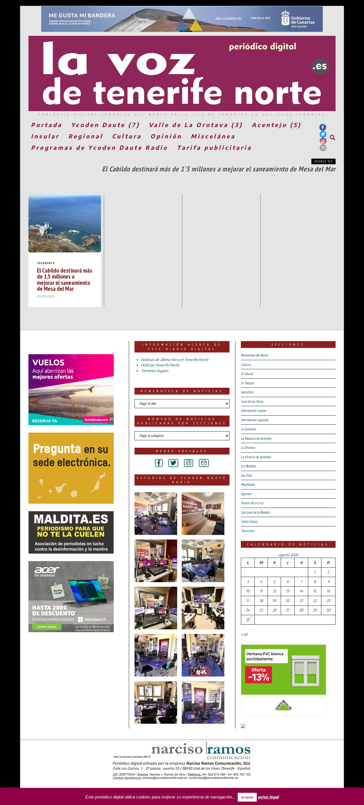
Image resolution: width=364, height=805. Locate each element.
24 (248, 610)
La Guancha (248, 429)
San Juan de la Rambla (255, 512)
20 (287, 600)
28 (301, 610)
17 (247, 600)
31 (247, 619)
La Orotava (248, 447)
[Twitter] (323, 134)
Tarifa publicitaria (214, 147)
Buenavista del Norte (254, 355)
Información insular (253, 410)
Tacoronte (46, 263)
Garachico (247, 392)
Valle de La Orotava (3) (196, 124)
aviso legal (268, 796)
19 (274, 600)
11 (261, 591)
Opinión (166, 136)
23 (328, 600)
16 (328, 591)
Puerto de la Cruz (252, 503)
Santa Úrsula (249, 521)
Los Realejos (248, 466)
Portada (46, 124)
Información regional (254, 420)
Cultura (127, 136)
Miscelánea (213, 136)
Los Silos (246, 475)
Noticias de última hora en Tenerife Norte (174, 359)
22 (315, 600)
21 (301, 600)
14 (301, 591)
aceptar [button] (247, 797)
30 (328, 610)
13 (287, 591)
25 (261, 610)
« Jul (244, 634)
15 (315, 591)
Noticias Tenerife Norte (160, 365)
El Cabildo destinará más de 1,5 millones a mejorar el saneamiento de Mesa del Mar (64, 279)
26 (274, 610)
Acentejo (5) (276, 124)
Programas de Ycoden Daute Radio (99, 147)
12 (274, 591)
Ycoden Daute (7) (105, 124)
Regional (85, 136)
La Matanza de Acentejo (256, 438)
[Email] (323, 147)
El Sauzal (247, 373)
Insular (45, 136)
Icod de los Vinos (252, 401)
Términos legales (154, 370)
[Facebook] (322, 127)
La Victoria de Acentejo (256, 457)
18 (261, 600)
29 (315, 610)
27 (287, 610)
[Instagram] (323, 141)
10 (248, 591)
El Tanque (247, 383)
